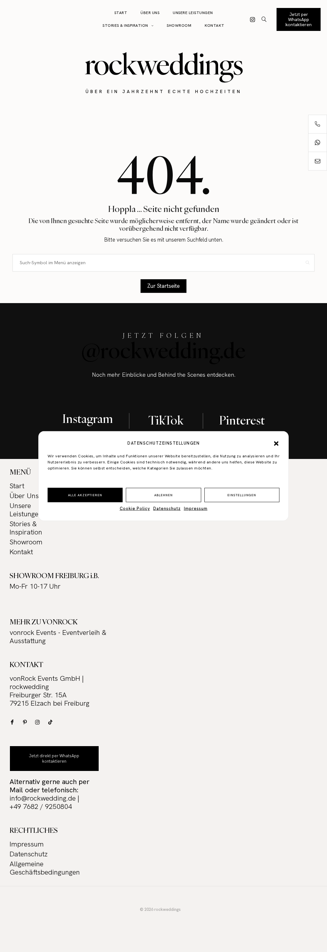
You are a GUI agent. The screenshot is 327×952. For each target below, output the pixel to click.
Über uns (150, 12)
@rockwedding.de (163, 350)
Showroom (179, 25)
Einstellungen (241, 495)
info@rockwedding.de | (44, 798)
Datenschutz (167, 508)
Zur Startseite (163, 285)
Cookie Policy (135, 508)
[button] (276, 443)
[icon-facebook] (14, 722)
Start (120, 12)
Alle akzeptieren (85, 495)
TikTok (166, 420)
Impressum (196, 508)
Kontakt (214, 25)
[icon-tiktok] (52, 722)
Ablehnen (163, 495)
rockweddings (164, 64)
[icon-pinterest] (26, 722)
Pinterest (242, 420)
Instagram (87, 418)
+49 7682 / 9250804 (41, 806)
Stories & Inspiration (125, 25)
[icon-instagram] (252, 19)
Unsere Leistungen (193, 12)
